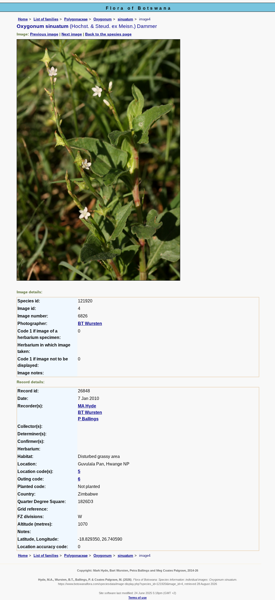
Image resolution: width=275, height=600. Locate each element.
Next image (71, 34)
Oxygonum (102, 19)
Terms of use (137, 597)
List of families (46, 19)
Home (23, 19)
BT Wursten (90, 323)
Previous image (44, 34)
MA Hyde (87, 406)
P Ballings (88, 419)
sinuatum (125, 19)
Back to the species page (108, 34)
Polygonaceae (76, 19)
